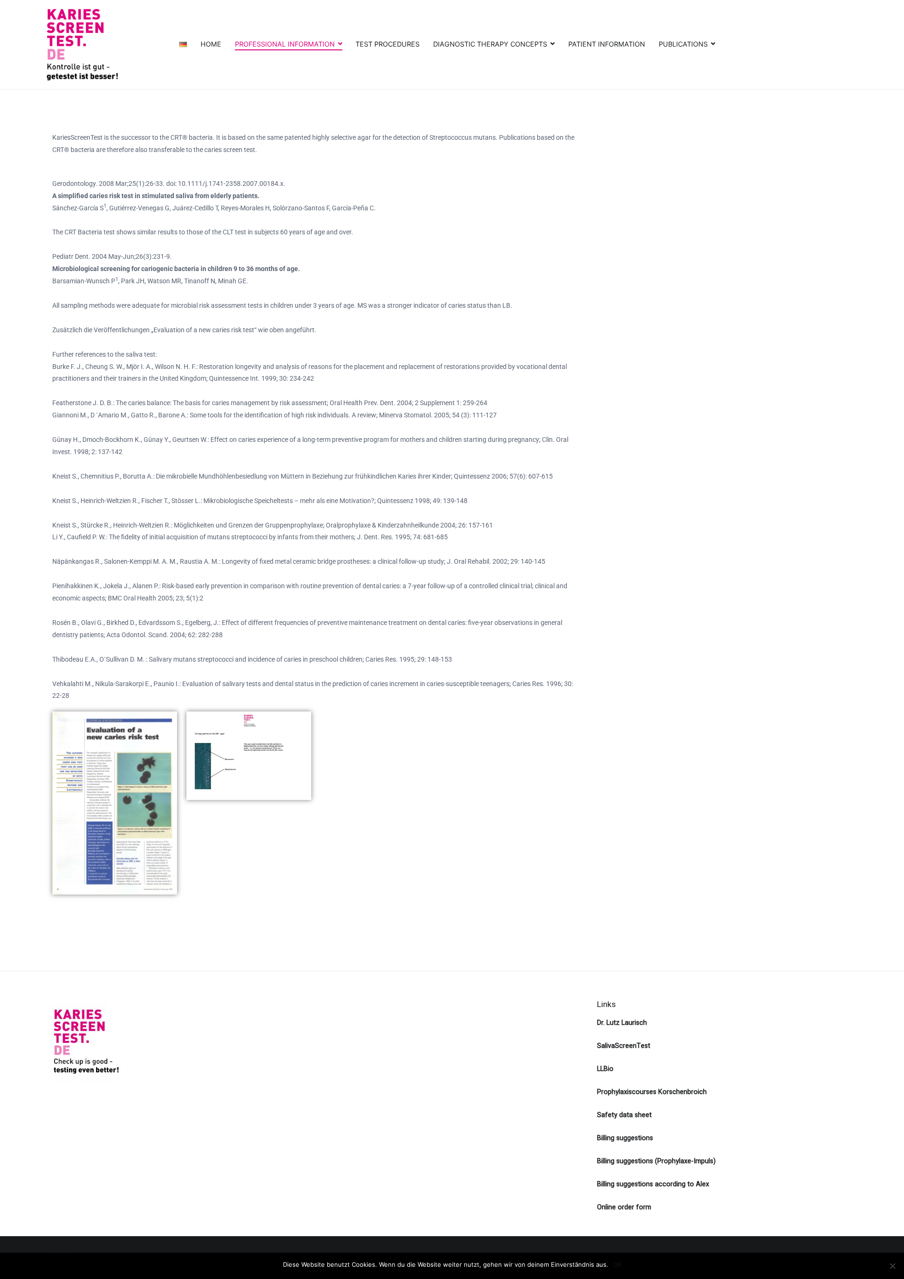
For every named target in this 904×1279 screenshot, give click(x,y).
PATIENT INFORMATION (606, 44)
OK (617, 1264)
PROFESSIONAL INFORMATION (285, 44)
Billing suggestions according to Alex (653, 1184)
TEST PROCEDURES (387, 44)
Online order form (624, 1207)
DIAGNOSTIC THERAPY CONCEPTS (490, 44)
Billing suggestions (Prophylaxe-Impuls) (656, 1161)
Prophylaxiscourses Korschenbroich (652, 1092)
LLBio (605, 1069)
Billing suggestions (625, 1138)
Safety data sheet (624, 1115)
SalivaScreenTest (623, 1046)
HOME (211, 44)
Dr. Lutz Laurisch (622, 1023)
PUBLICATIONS (683, 44)
